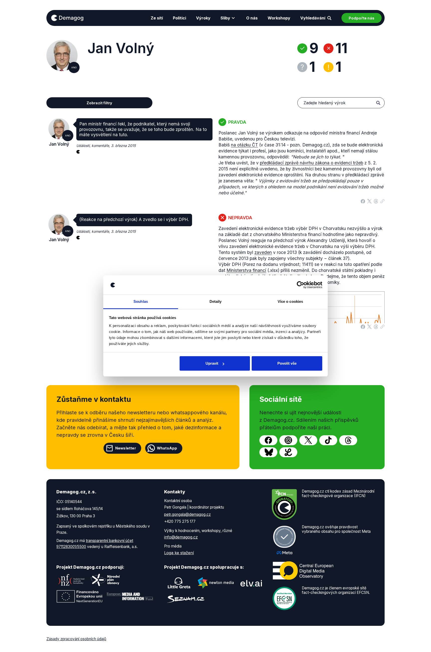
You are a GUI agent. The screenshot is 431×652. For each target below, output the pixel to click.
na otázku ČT (244, 144)
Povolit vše (287, 363)
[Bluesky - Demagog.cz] (268, 452)
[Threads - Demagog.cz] (348, 440)
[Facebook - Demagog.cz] (268, 440)
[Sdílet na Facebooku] (363, 201)
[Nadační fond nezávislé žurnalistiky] (71, 580)
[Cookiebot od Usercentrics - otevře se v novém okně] (300, 285)
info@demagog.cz (181, 537)
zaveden (263, 252)
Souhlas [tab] (140, 301)
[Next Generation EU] (79, 596)
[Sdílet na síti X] (369, 201)
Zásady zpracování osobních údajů (76, 639)
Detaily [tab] (216, 301)
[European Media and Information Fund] (130, 596)
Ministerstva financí (246, 270)
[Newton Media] (215, 583)
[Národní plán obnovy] (105, 580)
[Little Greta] (179, 583)
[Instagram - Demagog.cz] (288, 440)
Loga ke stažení (179, 552)
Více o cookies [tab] (290, 301)
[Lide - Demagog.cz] (288, 452)
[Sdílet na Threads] (376, 201)
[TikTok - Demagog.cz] (328, 440)
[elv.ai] (251, 583)
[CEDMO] (303, 570)
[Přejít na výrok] (382, 200)
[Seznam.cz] (186, 599)
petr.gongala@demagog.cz (187, 514)
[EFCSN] (284, 597)
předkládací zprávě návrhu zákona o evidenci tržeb (311, 162)
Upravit (212, 363)
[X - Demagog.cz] (308, 440)
